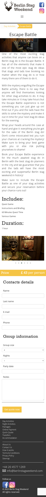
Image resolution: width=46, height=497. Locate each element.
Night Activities (8, 424)
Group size (8, 345)
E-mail (6, 311)
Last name (8, 301)
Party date (8, 366)
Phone (6, 322)
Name (6, 290)
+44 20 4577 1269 (13, 467)
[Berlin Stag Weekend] (23, 6)
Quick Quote (7, 432)
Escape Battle (25, 26)
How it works (8, 450)
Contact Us (7, 447)
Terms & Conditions (11, 453)
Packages (6, 426)
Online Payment (9, 429)
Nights (6, 355)
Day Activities (9, 26)
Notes (6, 376)
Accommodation (9, 438)
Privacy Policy (8, 455)
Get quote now (12, 409)
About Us (6, 444)
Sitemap (6, 458)
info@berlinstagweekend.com (25, 471)
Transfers (6, 435)
